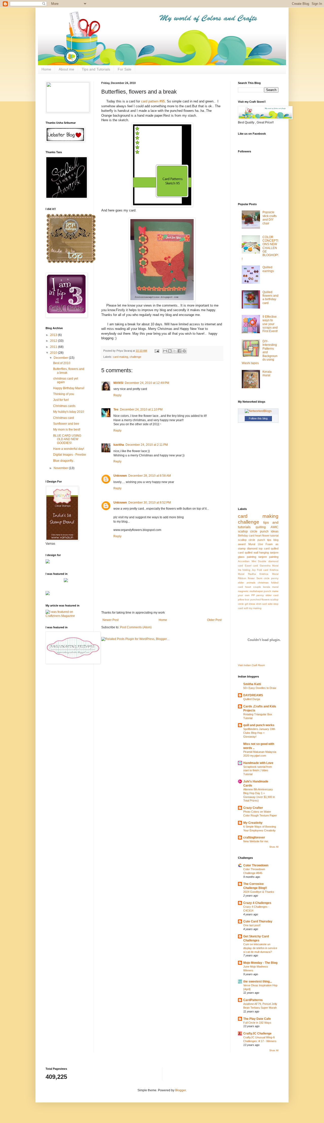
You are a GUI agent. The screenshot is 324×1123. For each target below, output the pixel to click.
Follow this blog (258, 418)
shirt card (261, 603)
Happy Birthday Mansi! (68, 388)
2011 (54, 347)
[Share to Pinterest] (184, 350)
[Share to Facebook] (179, 350)
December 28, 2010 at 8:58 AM (149, 475)
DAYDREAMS (253, 695)
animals (251, 582)
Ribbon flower (246, 578)
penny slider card (267, 595)
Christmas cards (64, 406)
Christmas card (63, 418)
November (61, 468)
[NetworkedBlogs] (258, 411)
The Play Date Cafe (257, 1019)
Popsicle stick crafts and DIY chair (269, 217)
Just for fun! (61, 400)
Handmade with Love (258, 763)
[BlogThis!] (169, 350)
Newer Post (110, 620)
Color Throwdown (255, 865)
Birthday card (246, 535)
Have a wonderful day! (68, 449)
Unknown (120, 475)
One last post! (251, 925)
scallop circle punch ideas (258, 531)
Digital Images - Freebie (69, 454)
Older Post (214, 620)
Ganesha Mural (269, 565)
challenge (135, 356)
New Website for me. (256, 841)
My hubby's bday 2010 (68, 412)
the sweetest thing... (257, 981)
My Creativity (252, 823)
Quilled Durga (251, 699)
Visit (251, 665)
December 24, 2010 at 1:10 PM (141, 409)
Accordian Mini (247, 561)
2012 (54, 341)
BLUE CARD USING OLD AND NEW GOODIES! (67, 439)
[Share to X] (174, 350)
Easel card (251, 565)
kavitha (118, 445)
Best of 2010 (61, 363)
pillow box (243, 599)
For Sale (124, 69)
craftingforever (254, 837)
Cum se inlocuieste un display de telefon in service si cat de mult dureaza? (260, 948)
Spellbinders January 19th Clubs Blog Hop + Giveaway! (259, 732)
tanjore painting (268, 556)
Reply (117, 395)
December (61, 358)
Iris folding (244, 569)
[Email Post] (156, 350)
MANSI (118, 383)
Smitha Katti (252, 684)
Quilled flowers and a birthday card (270, 297)
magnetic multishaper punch (254, 591)
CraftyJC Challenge (257, 1033)
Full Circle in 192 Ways (257, 1022)
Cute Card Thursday (257, 921)
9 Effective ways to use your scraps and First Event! (270, 324)
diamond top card (258, 548)
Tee (115, 409)
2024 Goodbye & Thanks (258, 891)
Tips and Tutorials (96, 69)
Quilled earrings (268, 269)
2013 (54, 335)
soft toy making (252, 608)
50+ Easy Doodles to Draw (259, 687)
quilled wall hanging (257, 552)
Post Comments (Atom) (136, 627)
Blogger (180, 1090)
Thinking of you (63, 394)
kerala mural (270, 586)
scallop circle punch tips (254, 539)
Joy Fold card (260, 569)
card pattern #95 (153, 101)
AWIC (274, 527)
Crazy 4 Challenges (257, 903)
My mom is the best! (66, 429)
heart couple (253, 586)
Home (46, 69)
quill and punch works (258, 725)
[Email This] (165, 350)
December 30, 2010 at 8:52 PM (149, 502)
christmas (263, 582)
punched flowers (260, 599)
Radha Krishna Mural (263, 574)
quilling (261, 527)
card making (120, 356)
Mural (251, 544)
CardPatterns (253, 1000)
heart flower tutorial (266, 535)
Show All (273, 847)
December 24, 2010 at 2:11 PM (147, 445)
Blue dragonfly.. (63, 460)
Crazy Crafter (253, 808)
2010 (54, 352)
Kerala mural (267, 373)
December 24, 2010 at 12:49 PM (147, 383)
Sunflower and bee (66, 423)
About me (66, 69)
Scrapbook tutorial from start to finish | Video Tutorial (257, 770)
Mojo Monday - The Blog (260, 963)
